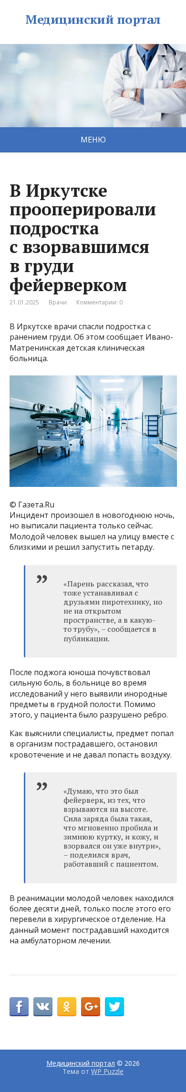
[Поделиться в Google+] (90, 1006)
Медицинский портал (93, 19)
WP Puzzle (107, 1071)
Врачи (58, 302)
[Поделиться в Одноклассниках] (66, 1006)
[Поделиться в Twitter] (114, 1006)
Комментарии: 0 (99, 302)
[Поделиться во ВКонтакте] (42, 1006)
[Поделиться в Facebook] (19, 1006)
